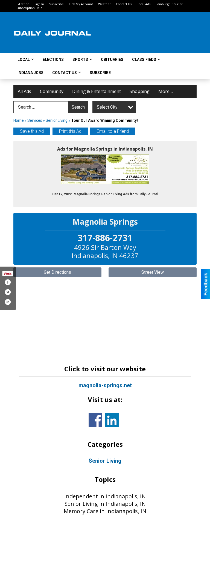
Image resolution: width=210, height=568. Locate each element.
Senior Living (57, 120)
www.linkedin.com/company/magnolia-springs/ (112, 420)
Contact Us (124, 4)
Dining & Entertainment (96, 91)
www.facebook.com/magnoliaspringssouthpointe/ (95, 420)
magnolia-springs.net (105, 385)
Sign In (39, 4)
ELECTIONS (53, 59)
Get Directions (57, 272)
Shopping (140, 91)
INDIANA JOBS (30, 72)
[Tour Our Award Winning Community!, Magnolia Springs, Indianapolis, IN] (105, 169)
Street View (152, 272)
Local (24, 59)
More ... (165, 91)
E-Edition (22, 4)
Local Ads (143, 4)
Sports (80, 59)
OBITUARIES (112, 59)
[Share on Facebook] (7, 282)
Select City (107, 107)
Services (34, 120)
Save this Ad (32, 131)
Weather (104, 4)
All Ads (24, 91)
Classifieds (144, 59)
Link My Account (81, 4)
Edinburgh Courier (169, 4)
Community (51, 91)
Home (18, 120)
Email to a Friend (113, 131)
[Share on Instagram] (7, 302)
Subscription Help (29, 8)
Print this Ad (70, 131)
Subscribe (56, 4)
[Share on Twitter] (7, 292)
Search (78, 107)
